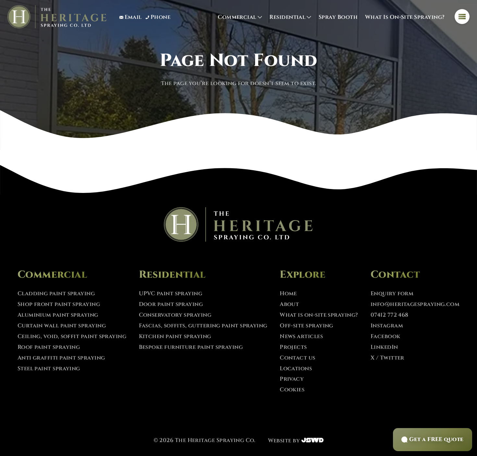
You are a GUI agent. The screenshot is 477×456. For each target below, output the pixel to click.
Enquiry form (392, 293)
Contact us (297, 357)
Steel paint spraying (49, 368)
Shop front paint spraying (59, 304)
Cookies (292, 389)
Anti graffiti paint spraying (61, 357)
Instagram (387, 325)
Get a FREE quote (436, 439)
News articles (301, 336)
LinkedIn (384, 347)
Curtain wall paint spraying (62, 325)
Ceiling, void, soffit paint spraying (72, 336)
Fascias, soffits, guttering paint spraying (203, 325)
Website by (284, 440)
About (289, 304)
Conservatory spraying (175, 315)
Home (288, 293)
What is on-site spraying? (405, 17)
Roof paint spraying (49, 347)
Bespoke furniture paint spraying (191, 347)
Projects (293, 347)
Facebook (385, 336)
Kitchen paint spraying (175, 336)
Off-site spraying (306, 325)
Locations (296, 368)
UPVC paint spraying (170, 293)
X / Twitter (387, 357)
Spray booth (338, 17)
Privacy (292, 379)
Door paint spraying (171, 304)
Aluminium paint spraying (58, 315)
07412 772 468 (390, 315)
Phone (160, 17)
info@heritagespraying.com (415, 304)
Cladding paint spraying (56, 293)
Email (133, 17)
